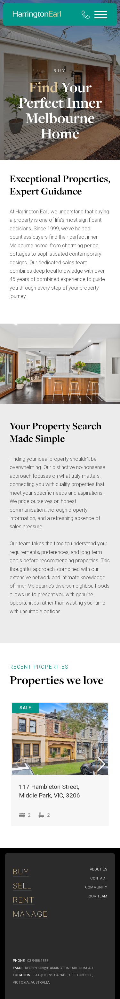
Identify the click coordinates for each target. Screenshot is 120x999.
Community (96, 887)
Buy (21, 871)
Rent (24, 900)
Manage (30, 914)
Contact (98, 878)
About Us (98, 869)
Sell (22, 885)
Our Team (98, 896)
